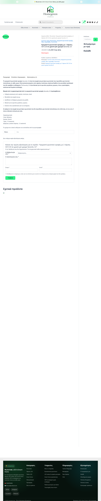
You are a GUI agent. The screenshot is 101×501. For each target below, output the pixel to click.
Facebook (8, 493)
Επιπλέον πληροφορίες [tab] (18, 77)
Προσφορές (29, 482)
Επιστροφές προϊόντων (86, 485)
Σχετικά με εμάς (8, 22)
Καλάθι (82, 474)
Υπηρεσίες (58, 28)
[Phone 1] (97, 22)
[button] (29, 27)
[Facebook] (87, 22)
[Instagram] (90, 22)
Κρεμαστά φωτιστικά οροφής (65, 41)
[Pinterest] (92, 22)
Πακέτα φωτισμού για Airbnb (52, 485)
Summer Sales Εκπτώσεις (72, 28)
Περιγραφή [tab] (6, 77)
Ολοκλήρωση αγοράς (85, 477)
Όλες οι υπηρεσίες (49, 468)
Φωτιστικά (35, 28)
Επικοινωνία (19, 22)
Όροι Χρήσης (65, 474)
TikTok (7, 489)
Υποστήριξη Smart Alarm (51, 487)
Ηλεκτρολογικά (30, 480)
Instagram (14, 489)
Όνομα (7, 167)
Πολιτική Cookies (84, 482)
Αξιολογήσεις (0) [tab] (32, 77)
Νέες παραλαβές (46, 42)
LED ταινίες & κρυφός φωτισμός (52, 474)
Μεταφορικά (65, 471)
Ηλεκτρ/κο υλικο (46, 28)
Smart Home (30, 477)
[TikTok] (94, 22)
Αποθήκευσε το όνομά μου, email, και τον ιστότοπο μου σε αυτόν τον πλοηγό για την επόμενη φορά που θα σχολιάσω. (36, 174)
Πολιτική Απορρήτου (85, 480)
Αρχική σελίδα (45, 36)
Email (41, 167)
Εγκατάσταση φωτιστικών (51, 471)
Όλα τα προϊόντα (31, 485)
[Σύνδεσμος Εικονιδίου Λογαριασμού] (79, 22)
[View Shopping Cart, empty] (83, 22)
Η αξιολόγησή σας (12, 157)
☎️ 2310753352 (9, 483)
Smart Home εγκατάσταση (51, 477)
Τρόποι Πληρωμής (67, 468)
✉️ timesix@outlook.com (11, 485)
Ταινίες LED (29, 474)
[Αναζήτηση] (95, 39)
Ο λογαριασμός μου (85, 471)
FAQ (63, 477)
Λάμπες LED (30, 471)
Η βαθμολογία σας (10, 153)
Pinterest (15, 493)
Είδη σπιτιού (24, 28)
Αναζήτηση (86, 36)
